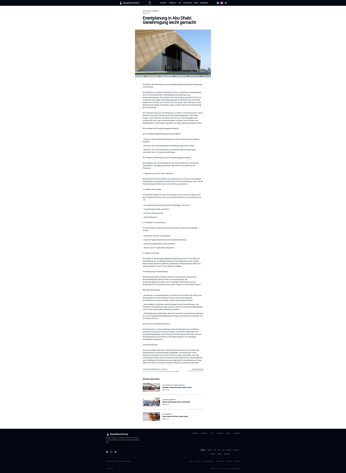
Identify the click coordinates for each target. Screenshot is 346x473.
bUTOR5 (213, 468)
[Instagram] (111, 452)
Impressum (198, 461)
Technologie (187, 3)
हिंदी (219, 450)
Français (212, 454)
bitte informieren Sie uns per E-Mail (171, 371)
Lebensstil (172, 3)
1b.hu (231, 468)
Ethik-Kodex (229, 461)
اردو (223, 450)
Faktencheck (237, 461)
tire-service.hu (226, 468)
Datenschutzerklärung (208, 461)
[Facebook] (107, 452)
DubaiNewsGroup (119, 434)
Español (229, 450)
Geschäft (163, 3)
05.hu (217, 468)
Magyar (219, 454)
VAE (179, 3)
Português (236, 450)
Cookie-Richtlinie (220, 461)
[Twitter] (116, 452)
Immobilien (204, 3)
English (209, 450)
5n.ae (220, 468)
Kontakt (191, 461)
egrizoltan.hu (237, 468)
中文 (215, 450)
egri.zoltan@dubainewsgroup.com (195, 371)
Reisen (196, 3)
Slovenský (226, 454)
